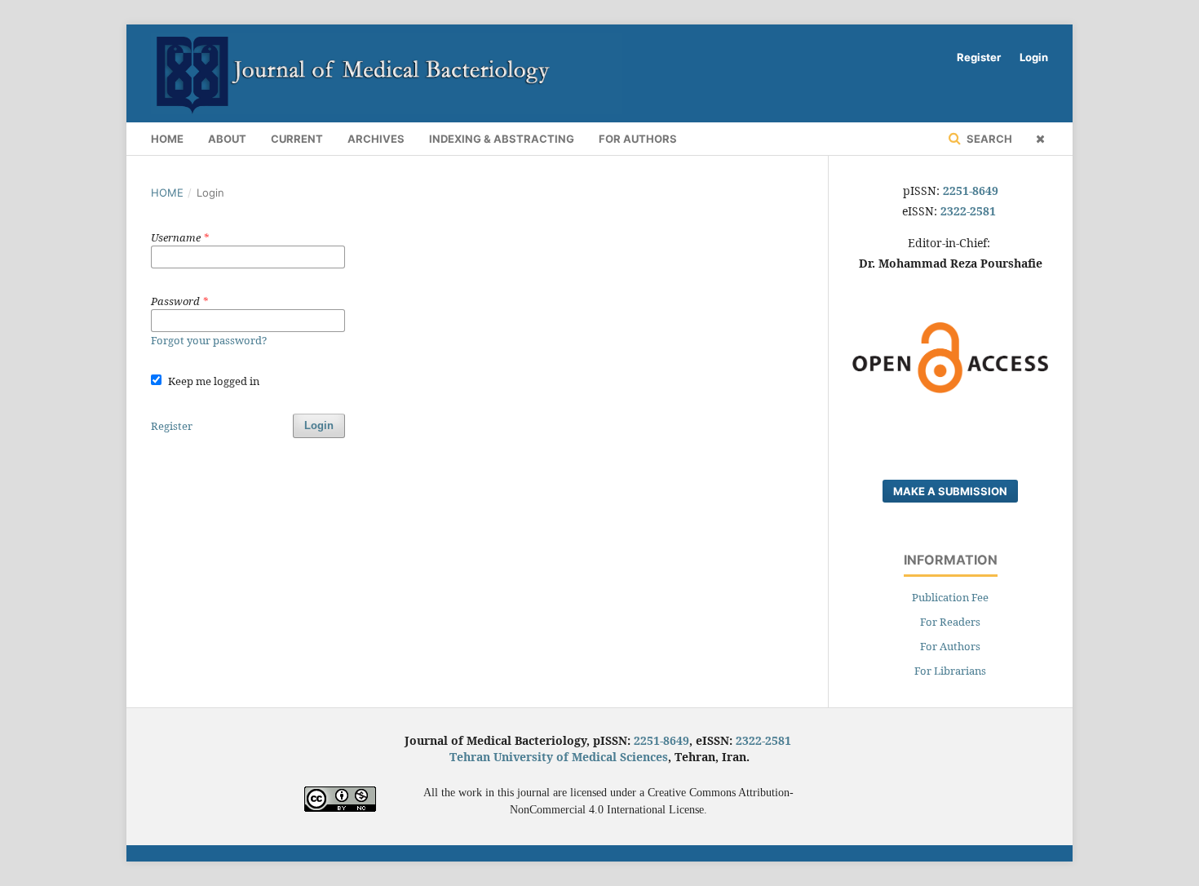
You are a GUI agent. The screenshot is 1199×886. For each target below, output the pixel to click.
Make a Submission (950, 491)
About (227, 138)
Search (988, 138)
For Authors (638, 138)
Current (297, 138)
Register (979, 57)
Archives (376, 138)
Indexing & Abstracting (501, 138)
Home (167, 138)
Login (1034, 57)
